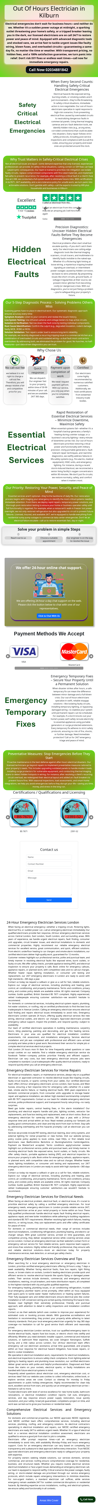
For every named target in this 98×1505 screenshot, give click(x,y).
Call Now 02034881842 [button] (48, 69)
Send (49, 900)
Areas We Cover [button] (49, 1500)
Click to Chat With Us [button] (49, 615)
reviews (30, 210)
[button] (45, 208)
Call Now (88, 1499)
